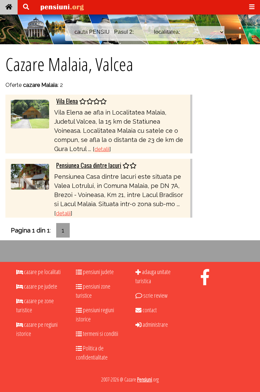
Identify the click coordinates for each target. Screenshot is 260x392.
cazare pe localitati (42, 272)
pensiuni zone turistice (93, 290)
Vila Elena (67, 101)
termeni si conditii (100, 333)
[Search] (26, 7)
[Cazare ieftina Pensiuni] (9, 7)
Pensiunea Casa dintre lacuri (88, 165)
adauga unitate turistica (153, 276)
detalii (101, 149)
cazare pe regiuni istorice (37, 329)
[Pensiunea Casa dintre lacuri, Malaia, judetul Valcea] (30, 175)
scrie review (155, 295)
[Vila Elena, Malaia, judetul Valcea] (30, 113)
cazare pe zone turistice (35, 305)
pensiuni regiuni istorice (95, 314)
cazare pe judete (40, 286)
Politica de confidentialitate (92, 352)
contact (149, 310)
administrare (155, 324)
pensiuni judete (98, 272)
